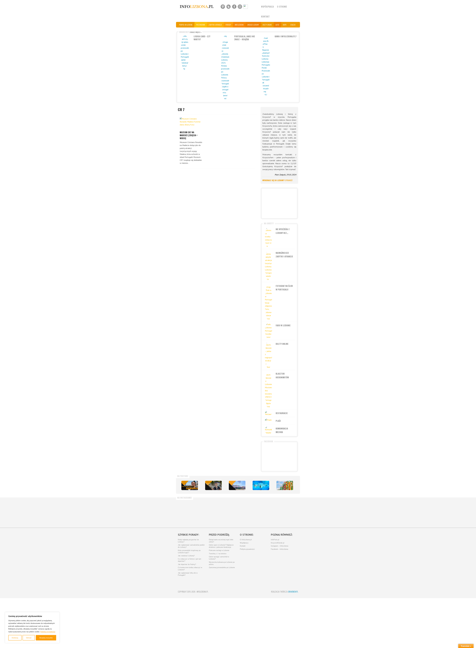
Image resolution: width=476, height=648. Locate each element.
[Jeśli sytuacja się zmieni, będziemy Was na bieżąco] (187, 513)
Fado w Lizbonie (283, 325)
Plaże (278, 420)
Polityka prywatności (47, 632)
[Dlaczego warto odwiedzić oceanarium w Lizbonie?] (261, 485)
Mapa (285, 24)
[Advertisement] (279, 203)
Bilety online (267, 24)
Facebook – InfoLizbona (279, 549)
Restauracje (282, 413)
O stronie (282, 6)
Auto (277, 24)
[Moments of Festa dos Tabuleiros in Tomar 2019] (284, 485)
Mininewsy (190, 32)
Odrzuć (28, 638)
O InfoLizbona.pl (246, 540)
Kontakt (265, 16)
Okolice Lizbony (253, 24)
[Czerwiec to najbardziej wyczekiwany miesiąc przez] (266, 513)
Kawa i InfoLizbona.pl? (286, 36)
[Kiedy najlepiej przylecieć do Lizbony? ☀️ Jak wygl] (207, 513)
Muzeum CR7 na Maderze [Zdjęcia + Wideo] (189, 135)
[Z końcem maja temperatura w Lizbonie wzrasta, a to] (286, 513)
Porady (228, 24)
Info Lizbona (239, 24)
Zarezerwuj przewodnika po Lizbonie (222, 567)
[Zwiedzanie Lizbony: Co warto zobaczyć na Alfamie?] (189, 485)
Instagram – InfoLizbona (279, 546)
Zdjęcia (293, 24)
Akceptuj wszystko (46, 638)
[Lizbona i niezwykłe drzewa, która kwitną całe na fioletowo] (237, 485)
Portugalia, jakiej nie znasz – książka (244, 38)
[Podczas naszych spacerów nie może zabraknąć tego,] (247, 513)
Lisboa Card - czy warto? (202, 38)
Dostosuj (15, 638)
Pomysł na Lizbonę (186, 24)
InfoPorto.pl (275, 540)
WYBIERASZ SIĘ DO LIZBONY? (277, 180)
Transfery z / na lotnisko (217, 554)
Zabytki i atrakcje (215, 24)
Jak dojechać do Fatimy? (187, 564)
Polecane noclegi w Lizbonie (219, 550)
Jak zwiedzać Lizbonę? (186, 556)
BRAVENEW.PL (293, 591)
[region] (32, 627)
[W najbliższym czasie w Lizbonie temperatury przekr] (227, 513)
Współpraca (267, 6)
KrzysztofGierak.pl (277, 543)
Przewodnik (200, 24)
